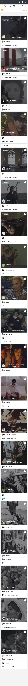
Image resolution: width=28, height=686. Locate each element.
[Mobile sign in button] (19, 2)
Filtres (24, 10)
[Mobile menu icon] (26, 2)
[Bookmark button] (25, 18)
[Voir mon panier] (22, 2)
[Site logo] (2, 2)
